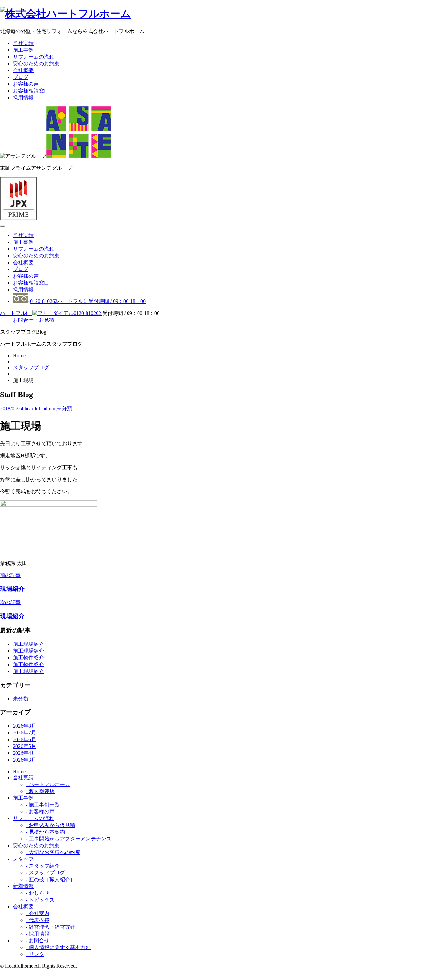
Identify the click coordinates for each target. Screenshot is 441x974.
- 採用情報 (37, 933)
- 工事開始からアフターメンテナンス (68, 838)
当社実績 (23, 43)
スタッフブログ (31, 367)
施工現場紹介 (28, 644)
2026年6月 (24, 739)
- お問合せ (37, 940)
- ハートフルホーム (48, 784)
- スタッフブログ (45, 872)
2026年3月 (24, 760)
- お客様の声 (40, 811)
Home (19, 355)
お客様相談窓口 (31, 90)
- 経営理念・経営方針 (50, 927)
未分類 (64, 408)
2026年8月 (24, 726)
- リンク (35, 954)
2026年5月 (24, 746)
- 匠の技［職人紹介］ (50, 879)
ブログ (20, 77)
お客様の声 (26, 84)
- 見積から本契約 (45, 832)
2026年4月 (24, 753)
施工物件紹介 (28, 657)
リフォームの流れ (33, 57)
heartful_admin (40, 408)
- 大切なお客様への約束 (53, 852)
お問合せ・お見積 (33, 320)
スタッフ (23, 859)
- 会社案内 (37, 913)
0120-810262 (88, 301)
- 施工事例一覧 (43, 804)
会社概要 (23, 70)
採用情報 (23, 97)
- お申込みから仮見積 (50, 825)
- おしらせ (37, 893)
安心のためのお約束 (36, 63)
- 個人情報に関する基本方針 (58, 947)
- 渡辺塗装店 (40, 791)
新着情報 (23, 886)
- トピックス (40, 900)
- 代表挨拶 (37, 920)
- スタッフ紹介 (43, 866)
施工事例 (23, 50)
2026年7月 (24, 732)
